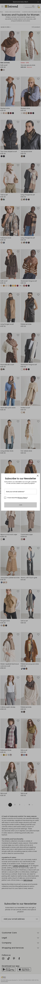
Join (20, 505)
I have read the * (17, 498)
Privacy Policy (22, 498)
